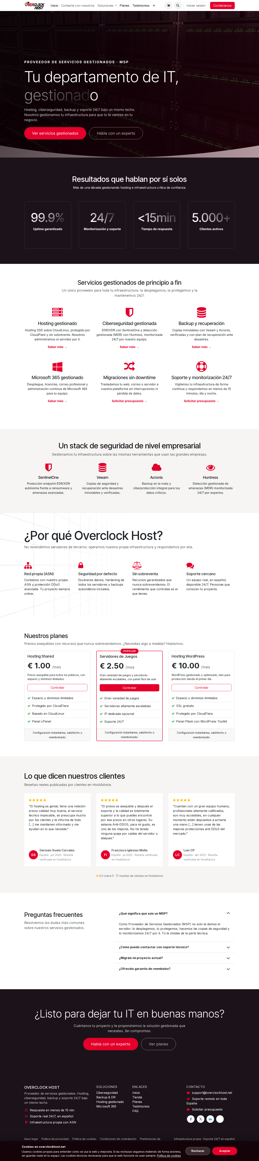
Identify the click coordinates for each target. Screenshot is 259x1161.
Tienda (137, 1097)
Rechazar (197, 1150)
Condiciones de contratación (118, 1138)
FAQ (135, 1111)
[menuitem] (54, 5)
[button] (178, 5)
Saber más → (57, 347)
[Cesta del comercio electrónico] (168, 5)
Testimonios (140, 1106)
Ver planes (158, 1044)
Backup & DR (105, 1097)
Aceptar (224, 1150)
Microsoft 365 (106, 1106)
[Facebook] (191, 1119)
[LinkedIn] (210, 1119)
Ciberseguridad (107, 1093)
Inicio (136, 1093)
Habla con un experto (116, 133)
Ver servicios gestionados (55, 133)
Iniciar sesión (196, 5)
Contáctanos (222, 5)
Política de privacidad (55, 1138)
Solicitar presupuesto (207, 1109)
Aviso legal (31, 1138)
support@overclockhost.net (212, 1093)
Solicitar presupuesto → (129, 401)
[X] (200, 1119)
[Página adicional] (220, 1119)
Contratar (57, 687)
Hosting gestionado (110, 1102)
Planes (137, 1102)
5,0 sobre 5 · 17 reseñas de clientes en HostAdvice (131, 875)
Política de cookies (84, 1138)
